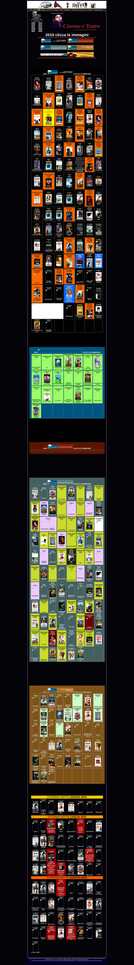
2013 (33, 25)
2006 (40, 31)
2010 (40, 27)
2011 (33, 27)
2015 (33, 23)
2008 (40, 29)
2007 (33, 31)
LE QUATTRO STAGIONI (79, 170)
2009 (33, 29)
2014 (40, 23)
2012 (40, 25)
